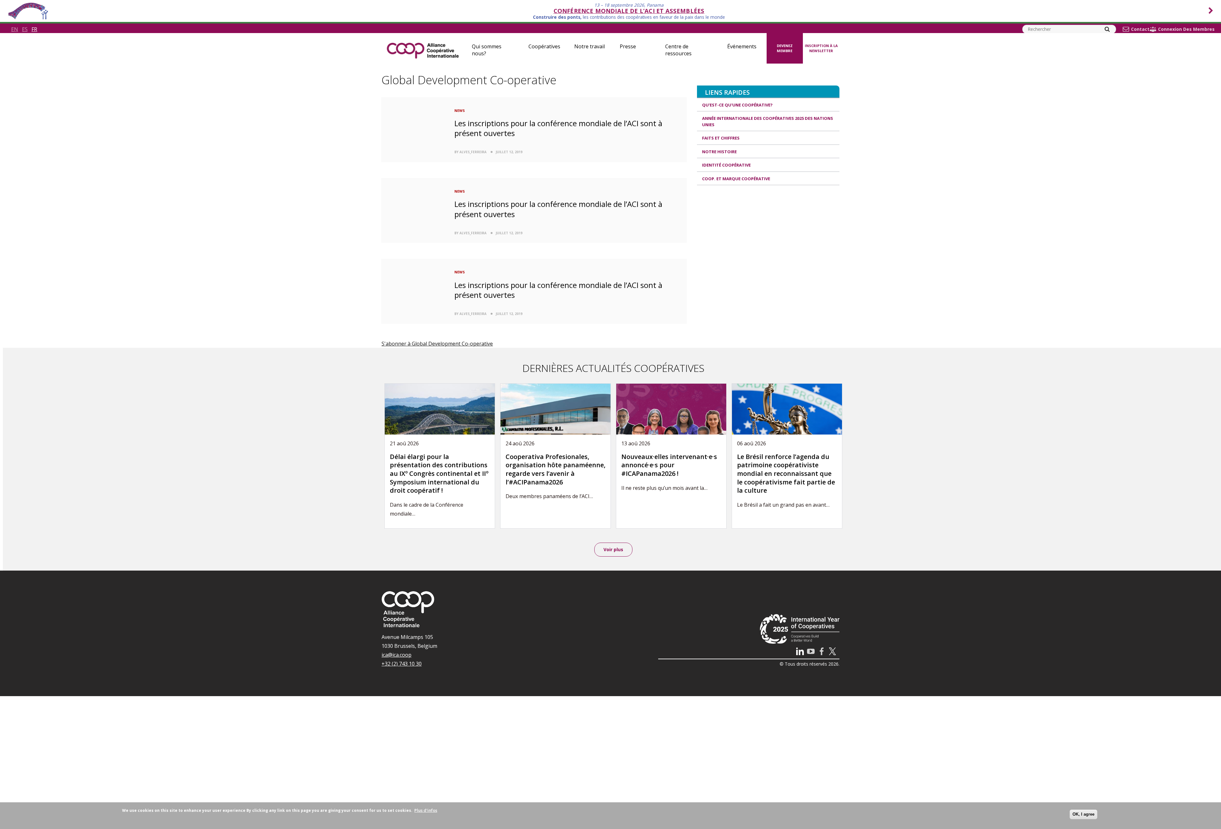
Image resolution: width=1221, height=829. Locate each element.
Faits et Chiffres (721, 138)
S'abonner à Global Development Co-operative (437, 343)
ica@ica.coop (396, 654)
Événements (741, 46)
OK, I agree (1083, 814)
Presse (628, 46)
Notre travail (589, 46)
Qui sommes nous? (486, 50)
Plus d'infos (425, 810)
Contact (1140, 29)
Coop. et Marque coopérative (736, 179)
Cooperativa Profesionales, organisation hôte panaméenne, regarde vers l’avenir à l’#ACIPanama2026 (555, 469)
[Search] (1107, 29)
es (25, 29)
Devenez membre (785, 48)
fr (34, 29)
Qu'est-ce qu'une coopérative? (737, 105)
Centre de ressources (678, 50)
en (14, 29)
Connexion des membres (1186, 29)
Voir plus (613, 549)
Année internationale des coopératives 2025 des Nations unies (767, 121)
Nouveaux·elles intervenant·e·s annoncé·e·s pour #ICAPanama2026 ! (669, 465)
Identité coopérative (726, 165)
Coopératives (544, 46)
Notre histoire (719, 151)
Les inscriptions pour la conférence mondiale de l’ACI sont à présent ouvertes (558, 128)
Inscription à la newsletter (821, 48)
